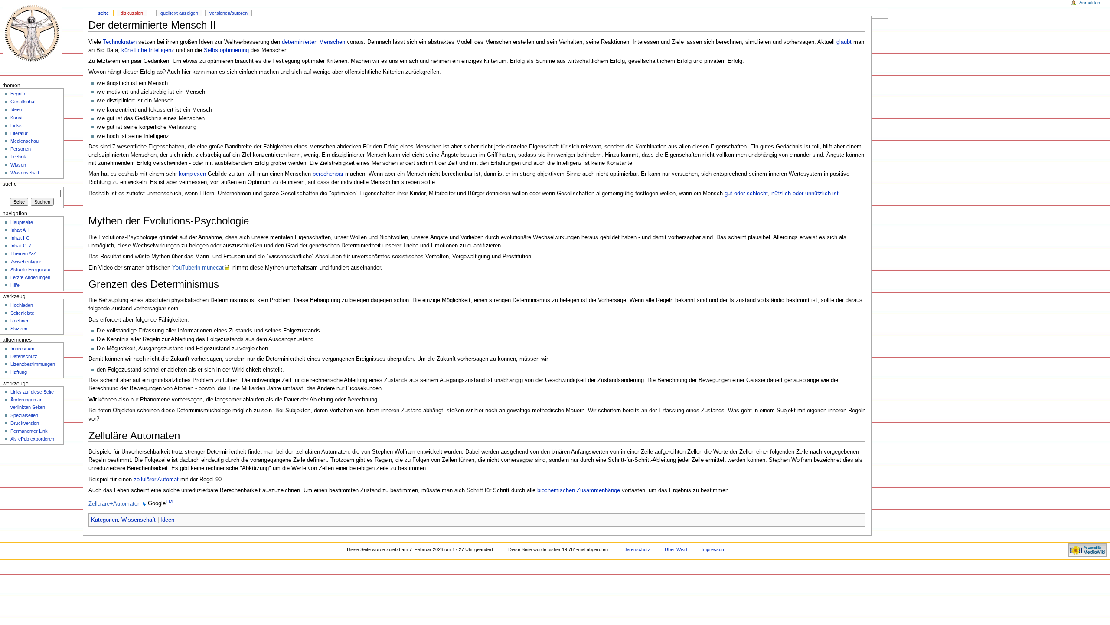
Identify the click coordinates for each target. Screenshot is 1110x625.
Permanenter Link (29, 431)
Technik (18, 156)
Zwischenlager (25, 261)
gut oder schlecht (746, 194)
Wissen (18, 165)
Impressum (22, 348)
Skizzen (18, 328)
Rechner (19, 320)
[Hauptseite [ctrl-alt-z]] (33, 33)
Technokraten (120, 42)
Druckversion (24, 423)
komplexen (192, 174)
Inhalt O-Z (21, 245)
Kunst (16, 117)
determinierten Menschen (313, 42)
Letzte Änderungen (30, 277)
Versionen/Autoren (228, 13)
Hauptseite (21, 222)
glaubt (844, 42)
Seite (103, 13)
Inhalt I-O (20, 237)
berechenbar (328, 174)
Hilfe (15, 285)
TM (169, 501)
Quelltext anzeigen (179, 13)
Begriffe (18, 93)
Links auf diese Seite (32, 392)
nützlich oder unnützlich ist (805, 194)
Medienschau (24, 141)
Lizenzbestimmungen (32, 364)
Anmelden (1089, 2)
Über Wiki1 (676, 549)
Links (16, 125)
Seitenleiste (22, 313)
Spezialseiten (24, 415)
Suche (10, 184)
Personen (20, 148)
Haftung (18, 372)
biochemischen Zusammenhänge (578, 490)
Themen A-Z (23, 253)
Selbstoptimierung (226, 50)
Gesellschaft (23, 101)
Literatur (19, 133)
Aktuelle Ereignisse (30, 269)
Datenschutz (23, 356)
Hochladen (21, 305)
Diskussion (132, 13)
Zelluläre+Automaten (114, 504)
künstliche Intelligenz (147, 50)
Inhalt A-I (19, 230)
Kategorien (104, 520)
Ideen (167, 520)
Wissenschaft (138, 520)
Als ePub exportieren (32, 438)
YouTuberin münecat (198, 268)
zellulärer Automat (156, 480)
